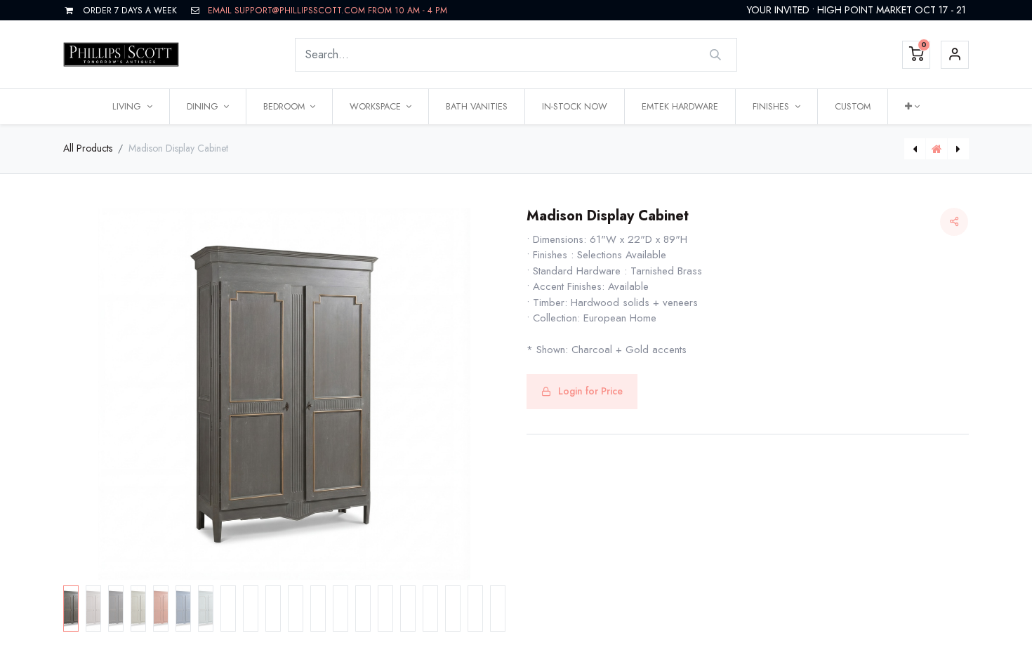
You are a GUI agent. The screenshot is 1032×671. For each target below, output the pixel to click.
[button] (912, 106)
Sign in (955, 55)
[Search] (715, 55)
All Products (87, 148)
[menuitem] (477, 106)
